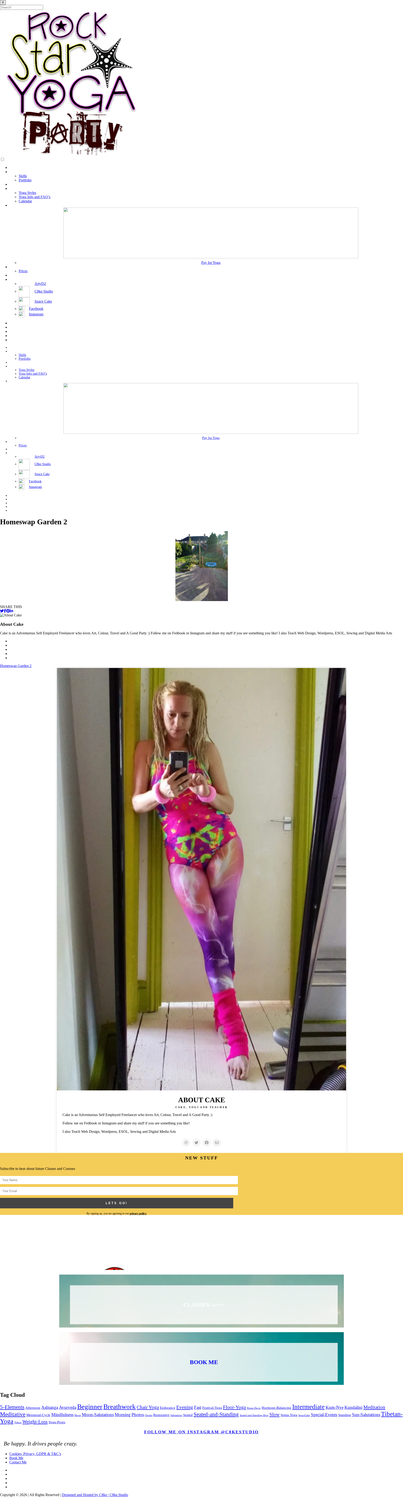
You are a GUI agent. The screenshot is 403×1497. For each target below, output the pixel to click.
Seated (188, 1415)
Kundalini (353, 1407)
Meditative (12, 1414)
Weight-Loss (35, 1421)
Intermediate (308, 1406)
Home (13, 167)
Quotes (148, 1415)
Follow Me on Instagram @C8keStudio (201, 1432)
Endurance (167, 1408)
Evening (184, 1407)
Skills (23, 176)
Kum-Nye (335, 1407)
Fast (197, 1407)
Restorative (161, 1415)
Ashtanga (49, 1407)
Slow (274, 1414)
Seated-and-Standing (216, 1414)
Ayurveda (67, 1407)
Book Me (16, 267)
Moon (77, 1415)
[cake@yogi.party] (217, 1142)
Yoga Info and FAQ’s (34, 197)
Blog (13, 184)
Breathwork (119, 1406)
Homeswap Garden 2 (15, 666)
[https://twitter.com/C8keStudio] (196, 1142)
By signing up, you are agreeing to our (117, 1213)
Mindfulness (62, 1414)
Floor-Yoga (234, 1407)
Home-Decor (254, 1408)
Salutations (176, 1415)
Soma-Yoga (289, 1415)
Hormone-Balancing (276, 1408)
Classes (14, 205)
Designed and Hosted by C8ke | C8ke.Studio (95, 1495)
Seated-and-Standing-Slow (254, 1415)
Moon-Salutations (98, 1414)
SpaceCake (304, 1415)
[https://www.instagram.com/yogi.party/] (186, 1142)
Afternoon (32, 1408)
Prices (23, 271)
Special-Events (324, 1414)
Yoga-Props (57, 1422)
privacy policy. (138, 1213)
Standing (344, 1415)
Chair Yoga (148, 1407)
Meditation (374, 1407)
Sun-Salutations (366, 1414)
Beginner (89, 1406)
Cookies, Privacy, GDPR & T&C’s (35, 1454)
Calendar (25, 201)
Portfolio (25, 180)
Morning (123, 1414)
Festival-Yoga (212, 1408)
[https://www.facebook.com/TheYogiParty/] (206, 1142)
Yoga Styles (27, 193)
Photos (138, 1414)
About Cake (18, 172)
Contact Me (18, 275)
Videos (17, 1422)
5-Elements (12, 1407)
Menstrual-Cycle (38, 1415)
